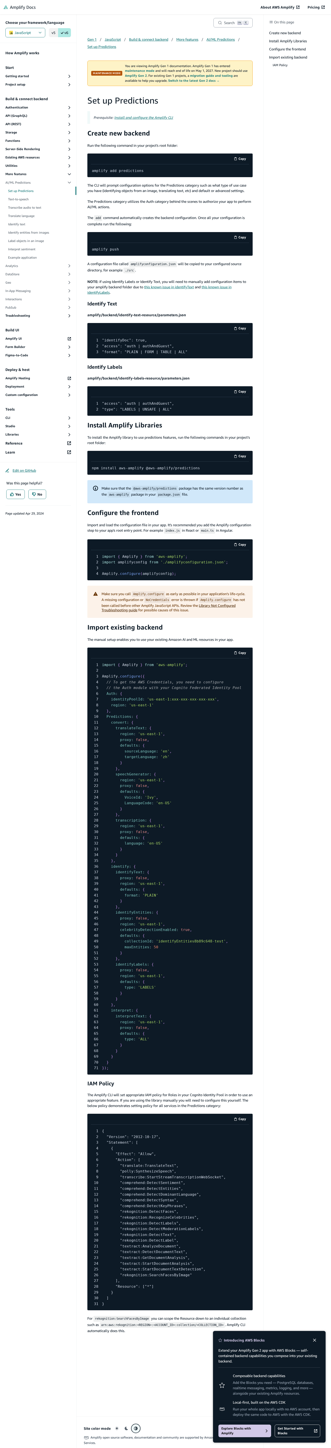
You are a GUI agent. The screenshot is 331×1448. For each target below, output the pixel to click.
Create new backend (118, 133)
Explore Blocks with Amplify (236, 1430)
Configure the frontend (123, 513)
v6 (66, 32)
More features (187, 39)
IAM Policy (100, 1083)
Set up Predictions (101, 46)
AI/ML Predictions (220, 39)
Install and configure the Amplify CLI (143, 117)
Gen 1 (92, 39)
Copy (243, 159)
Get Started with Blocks (290, 1430)
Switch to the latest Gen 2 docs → (194, 81)
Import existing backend (125, 627)
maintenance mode (139, 71)
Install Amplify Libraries (124, 425)
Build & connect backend (148, 39)
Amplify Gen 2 (136, 76)
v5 (53, 32)
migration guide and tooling (211, 76)
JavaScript (23, 32)
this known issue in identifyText (169, 287)
